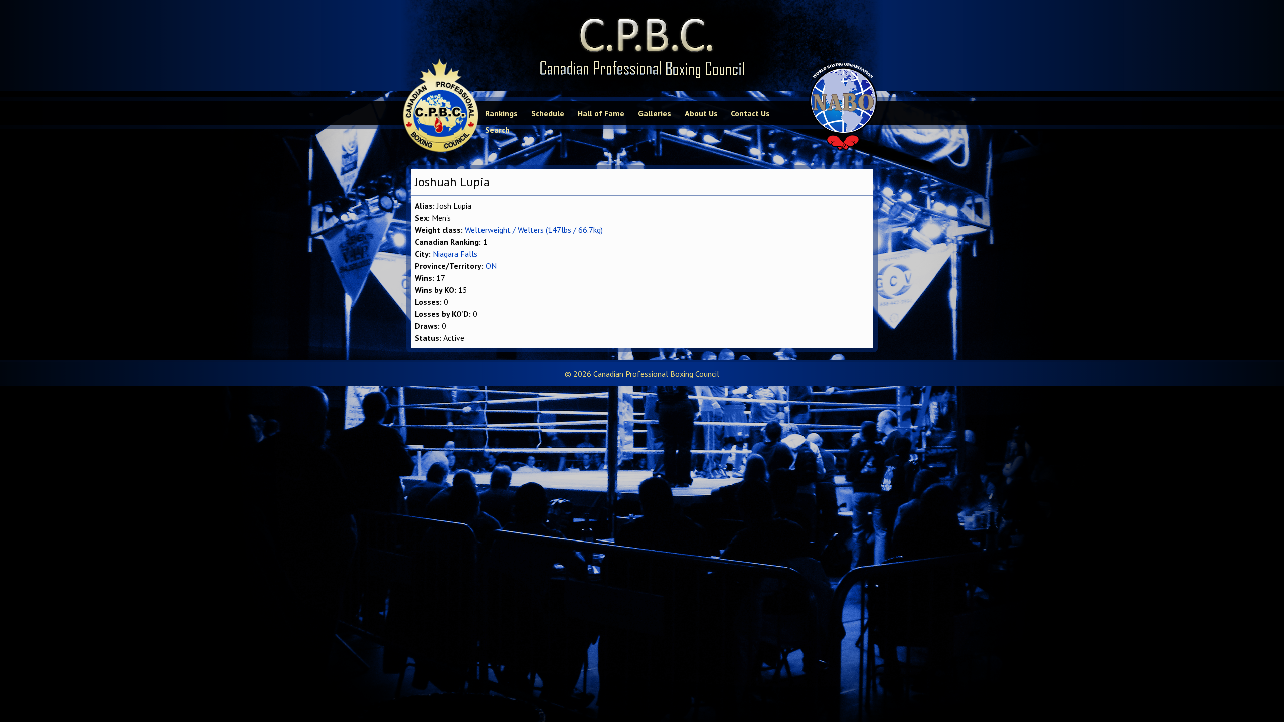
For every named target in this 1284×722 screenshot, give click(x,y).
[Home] (642, 45)
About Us (701, 113)
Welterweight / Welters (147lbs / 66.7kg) (534, 230)
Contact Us (750, 113)
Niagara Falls (455, 254)
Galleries (654, 113)
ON (491, 266)
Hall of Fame (601, 113)
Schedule (547, 113)
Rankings (501, 113)
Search (497, 130)
